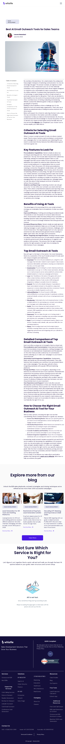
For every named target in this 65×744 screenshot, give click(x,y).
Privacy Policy (40, 734)
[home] (8, 3)
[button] (60, 3)
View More (32, 538)
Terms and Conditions (26, 734)
